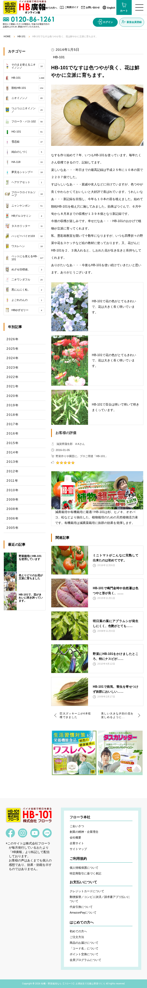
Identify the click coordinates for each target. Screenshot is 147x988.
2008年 (13, 509)
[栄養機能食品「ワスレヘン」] (74, 753)
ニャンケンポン (27, 205)
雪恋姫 (27, 141)
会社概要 (75, 837)
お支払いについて (83, 882)
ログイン (108, 22)
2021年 (13, 386)
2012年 (13, 471)
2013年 (13, 461)
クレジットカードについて (87, 891)
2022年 (13, 377)
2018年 (13, 414)
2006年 (13, 518)
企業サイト (77, 843)
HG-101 (27, 131)
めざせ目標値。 (26, 269)
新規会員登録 (134, 22)
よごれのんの (26, 299)
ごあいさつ (77, 826)
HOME (7, 36)
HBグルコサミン (26, 215)
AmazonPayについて (83, 912)
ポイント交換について (84, 954)
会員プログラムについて (85, 960)
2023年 (13, 367)
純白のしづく (26, 151)
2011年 (12, 480)
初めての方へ (50, 7)
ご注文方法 (77, 937)
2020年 (13, 395)
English (111, 7)
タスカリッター (26, 225)
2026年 (13, 339)
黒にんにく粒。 (26, 289)
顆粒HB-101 (27, 87)
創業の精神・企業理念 (84, 832)
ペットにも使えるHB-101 (27, 258)
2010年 (13, 490)
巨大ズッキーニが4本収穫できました (75, 715)
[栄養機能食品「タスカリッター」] (120, 753)
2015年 (13, 443)
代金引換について (81, 907)
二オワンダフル (27, 279)
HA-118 (27, 161)
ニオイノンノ (27, 97)
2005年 (13, 527)
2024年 (13, 358)
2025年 (13, 348)
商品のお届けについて (84, 942)
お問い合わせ (93, 7)
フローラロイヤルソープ (27, 194)
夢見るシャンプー (27, 172)
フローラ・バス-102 (27, 121)
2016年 (13, 433)
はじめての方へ (82, 922)
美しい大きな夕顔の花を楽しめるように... (117, 715)
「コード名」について (84, 948)
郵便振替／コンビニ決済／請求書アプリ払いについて (100, 899)
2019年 (13, 405)
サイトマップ (78, 849)
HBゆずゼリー (26, 310)
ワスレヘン (27, 246)
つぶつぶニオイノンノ (27, 110)
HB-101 (21, 36)
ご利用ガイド (71, 7)
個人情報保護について (84, 867)
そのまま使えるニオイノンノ (27, 66)
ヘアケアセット (26, 182)
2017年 (13, 424)
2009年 (13, 499)
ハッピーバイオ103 (27, 236)
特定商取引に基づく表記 (85, 873)
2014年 (13, 452)
